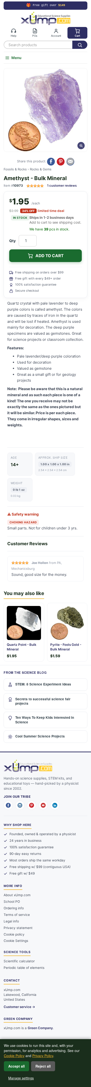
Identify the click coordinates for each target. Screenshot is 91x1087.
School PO (12, 901)
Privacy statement (18, 928)
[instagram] (20, 805)
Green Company (40, 1028)
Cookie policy (14, 934)
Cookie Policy (14, 1055)
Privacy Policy (42, 1055)
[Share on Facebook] (51, 162)
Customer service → (19, 1007)
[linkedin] (54, 805)
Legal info (11, 921)
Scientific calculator (19, 961)
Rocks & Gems (40, 169)
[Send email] (70, 162)
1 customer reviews (62, 185)
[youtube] (43, 805)
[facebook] (8, 805)
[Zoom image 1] (45, 110)
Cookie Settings (16, 941)
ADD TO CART (49, 255)
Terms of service (17, 915)
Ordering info (14, 908)
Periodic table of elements (24, 968)
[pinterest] (31, 805)
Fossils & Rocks (15, 169)
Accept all (16, 1066)
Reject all (43, 1066)
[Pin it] (61, 162)
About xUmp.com (17, 895)
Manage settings (21, 1078)
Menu (16, 57)
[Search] (79, 45)
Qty (12, 240)
